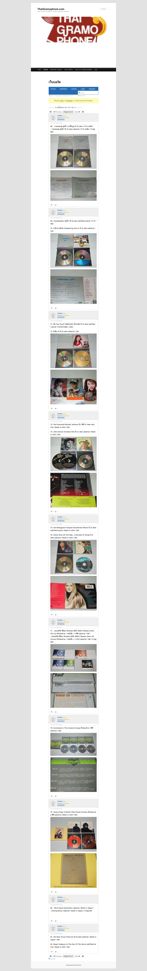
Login (96, 69)
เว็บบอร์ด (45, 69)
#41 (51, 122)
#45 (51, 524)
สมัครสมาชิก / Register (56, 69)
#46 (51, 627)
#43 (51, 320)
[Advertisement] (73, 55)
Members (63, 89)
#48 (51, 808)
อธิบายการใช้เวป (68, 69)
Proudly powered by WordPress (73, 965)
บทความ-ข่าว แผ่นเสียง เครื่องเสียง (83, 69)
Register (92, 89)
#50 (51, 933)
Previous (58, 112)
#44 (51, 421)
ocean (59, 115)
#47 (51, 724)
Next (77, 112)
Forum (53, 89)
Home (39, 69)
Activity (74, 89)
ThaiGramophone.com (50, 9)
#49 (51, 904)
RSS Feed (53, 958)
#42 (51, 217)
